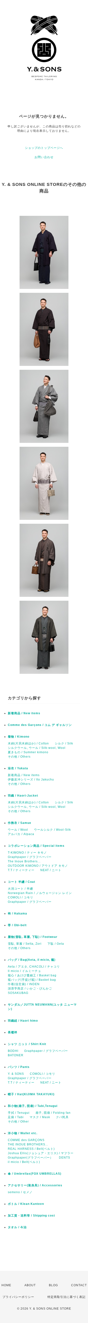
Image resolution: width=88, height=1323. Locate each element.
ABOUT (30, 1285)
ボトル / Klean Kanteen (26, 1204)
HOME (6, 1285)
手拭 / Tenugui (19, 1112)
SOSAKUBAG (18, 993)
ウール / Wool (18, 829)
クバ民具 (62, 1117)
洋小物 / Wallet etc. (22, 1133)
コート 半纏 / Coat (21, 882)
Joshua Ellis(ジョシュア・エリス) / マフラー (41, 1153)
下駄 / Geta (55, 943)
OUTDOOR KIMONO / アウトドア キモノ (38, 865)
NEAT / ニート (50, 870)
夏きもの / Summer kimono (28, 752)
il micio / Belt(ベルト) (24, 1162)
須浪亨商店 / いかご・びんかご (30, 988)
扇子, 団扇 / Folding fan (53, 1112)
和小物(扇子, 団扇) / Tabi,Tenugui (32, 1106)
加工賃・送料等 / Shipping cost (31, 1215)
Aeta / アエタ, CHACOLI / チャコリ (34, 966)
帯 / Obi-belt (17, 925)
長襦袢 (12, 1032)
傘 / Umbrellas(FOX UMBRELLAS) (34, 1173)
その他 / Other (18, 1121)
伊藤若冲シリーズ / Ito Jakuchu (31, 779)
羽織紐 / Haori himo (23, 1020)
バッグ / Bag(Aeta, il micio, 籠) (31, 959)
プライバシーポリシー (18, 1297)
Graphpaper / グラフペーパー (30, 857)
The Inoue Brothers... (24, 861)
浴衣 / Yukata (18, 768)
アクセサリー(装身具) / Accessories (35, 1185)
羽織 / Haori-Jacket (23, 795)
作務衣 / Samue (19, 823)
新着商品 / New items (24, 713)
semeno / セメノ (20, 1192)
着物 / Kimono (18, 736)
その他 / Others (19, 756)
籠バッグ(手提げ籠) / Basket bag (32, 979)
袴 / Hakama (17, 913)
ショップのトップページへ (44, 148)
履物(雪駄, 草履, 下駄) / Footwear (32, 937)
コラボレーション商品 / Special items (36, 845)
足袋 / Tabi (16, 1117)
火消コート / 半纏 (20, 888)
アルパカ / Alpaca (21, 834)
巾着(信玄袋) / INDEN (24, 984)
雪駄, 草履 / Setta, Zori (25, 943)
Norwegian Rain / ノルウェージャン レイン (40, 893)
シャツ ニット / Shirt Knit (27, 1044)
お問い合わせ (44, 157)
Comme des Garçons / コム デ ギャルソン (40, 725)
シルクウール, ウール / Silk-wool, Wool (37, 748)
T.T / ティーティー (21, 870)
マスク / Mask (40, 1117)
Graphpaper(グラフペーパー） (30, 1157)
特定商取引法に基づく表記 (66, 1297)
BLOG (53, 1285)
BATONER (15, 1055)
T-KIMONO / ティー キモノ (27, 852)
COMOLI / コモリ (20, 897)
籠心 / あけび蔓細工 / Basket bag (32, 975)
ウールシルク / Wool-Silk (52, 829)
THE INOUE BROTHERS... (28, 1144)
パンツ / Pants (19, 1067)
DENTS (64, 1157)
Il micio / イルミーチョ (24, 971)
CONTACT (79, 1285)
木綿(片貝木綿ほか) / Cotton (28, 743)
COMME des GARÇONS (26, 1140)
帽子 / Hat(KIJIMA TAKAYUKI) (31, 1094)
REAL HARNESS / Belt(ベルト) (31, 1149)
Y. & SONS (16, 1074)
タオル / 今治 (17, 1227)
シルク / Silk (64, 743)
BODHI (13, 1051)
